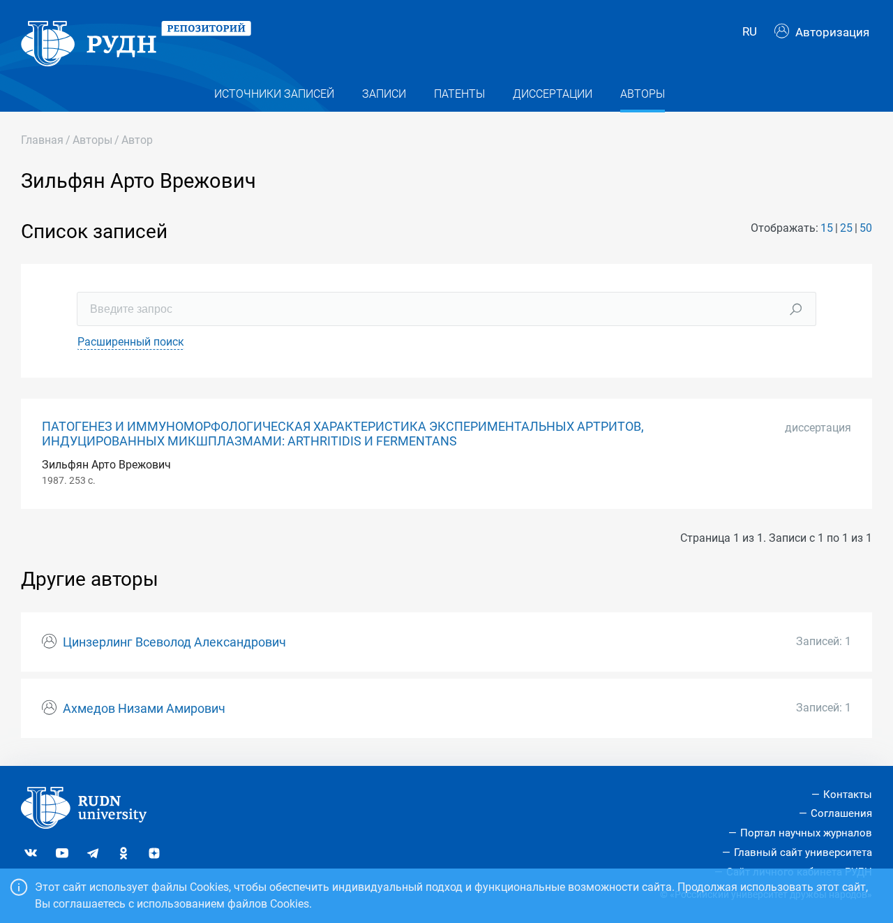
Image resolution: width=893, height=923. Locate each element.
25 (846, 228)
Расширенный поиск (130, 341)
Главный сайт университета (803, 852)
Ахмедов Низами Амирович (144, 709)
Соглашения (841, 813)
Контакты (847, 794)
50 (866, 228)
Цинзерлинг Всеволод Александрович (174, 642)
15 (826, 228)
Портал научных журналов (806, 833)
